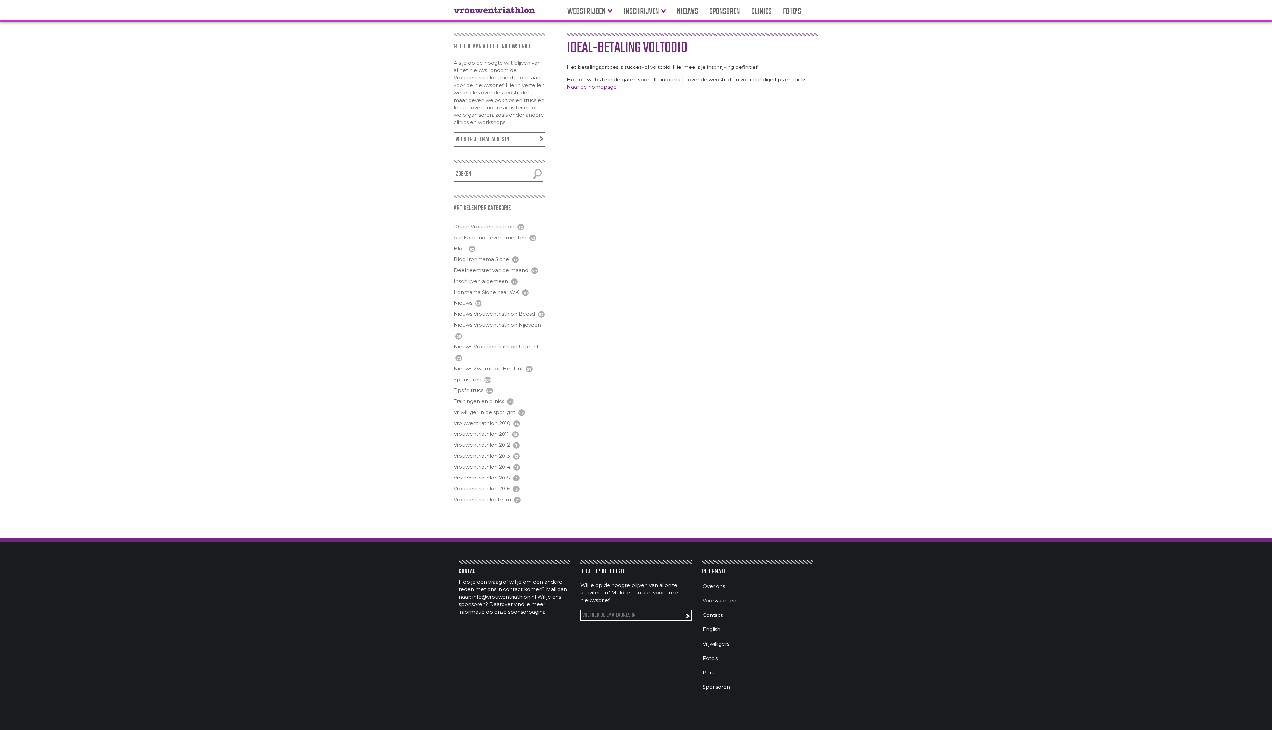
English (711, 629)
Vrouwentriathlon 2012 (482, 445)
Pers (708, 672)
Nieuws (687, 11)
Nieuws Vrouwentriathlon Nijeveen (497, 325)
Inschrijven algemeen (481, 281)
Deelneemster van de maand (491, 270)
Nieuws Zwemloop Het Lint (488, 368)
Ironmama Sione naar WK (486, 292)
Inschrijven (641, 11)
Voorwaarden (719, 600)
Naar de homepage (592, 87)
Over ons (714, 586)
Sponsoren (724, 11)
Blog (460, 248)
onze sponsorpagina (520, 612)
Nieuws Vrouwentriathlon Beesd (494, 314)
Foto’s (792, 11)
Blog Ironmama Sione (481, 259)
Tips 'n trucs (468, 390)
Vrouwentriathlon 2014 (482, 467)
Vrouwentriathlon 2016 (482, 488)
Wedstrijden (586, 11)
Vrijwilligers (716, 644)
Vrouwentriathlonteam (482, 499)
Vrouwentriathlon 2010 (482, 423)
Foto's (710, 658)
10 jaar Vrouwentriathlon (484, 226)
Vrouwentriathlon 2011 (481, 434)
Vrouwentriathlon (494, 13)
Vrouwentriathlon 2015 (482, 478)
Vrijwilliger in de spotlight (484, 412)
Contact (713, 615)
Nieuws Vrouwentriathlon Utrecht (496, 346)
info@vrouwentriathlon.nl (504, 597)
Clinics (761, 11)
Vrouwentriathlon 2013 (482, 456)
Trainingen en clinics (479, 401)
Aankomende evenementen (490, 237)
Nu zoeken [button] (537, 174)
